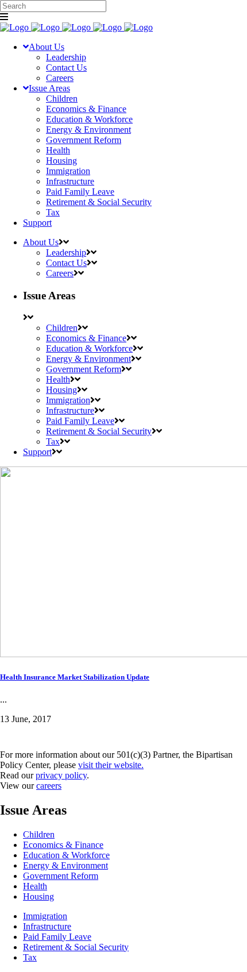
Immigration (45, 916)
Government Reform (60, 876)
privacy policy (61, 775)
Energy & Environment (65, 865)
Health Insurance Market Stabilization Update (74, 677)
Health (35, 886)
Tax (30, 957)
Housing (38, 896)
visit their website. (111, 765)
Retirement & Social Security (76, 947)
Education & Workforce (66, 855)
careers (48, 785)
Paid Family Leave (57, 937)
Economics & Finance (63, 845)
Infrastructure (47, 926)
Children (39, 834)
